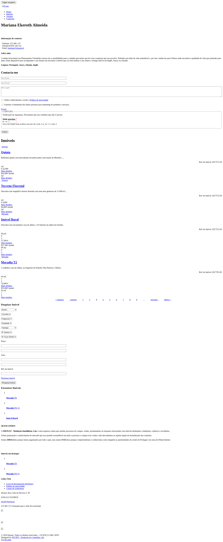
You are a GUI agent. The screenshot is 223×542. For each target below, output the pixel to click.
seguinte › (154, 300)
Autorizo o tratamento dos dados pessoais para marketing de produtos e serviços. (36, 105)
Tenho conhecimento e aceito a (26, 100)
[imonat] (5, 6)
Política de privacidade (39, 100)
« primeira (59, 300)
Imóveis (9, 14)
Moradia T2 (9, 262)
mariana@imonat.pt (16, 48)
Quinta (5, 152)
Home (8, 12)
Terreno (5, 147)
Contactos (10, 19)
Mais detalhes (6, 171)
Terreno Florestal (12, 185)
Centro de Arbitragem (15, 488)
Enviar (3, 109)
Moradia (5, 214)
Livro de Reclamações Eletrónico (19, 484)
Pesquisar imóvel (8, 378)
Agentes (9, 16)
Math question (10, 119)
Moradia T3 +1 (12, 408)
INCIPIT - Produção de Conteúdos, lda (28, 537)
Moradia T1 (11, 398)
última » (167, 300)
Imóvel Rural (10, 219)
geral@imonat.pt (8, 502)
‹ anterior (73, 300)
